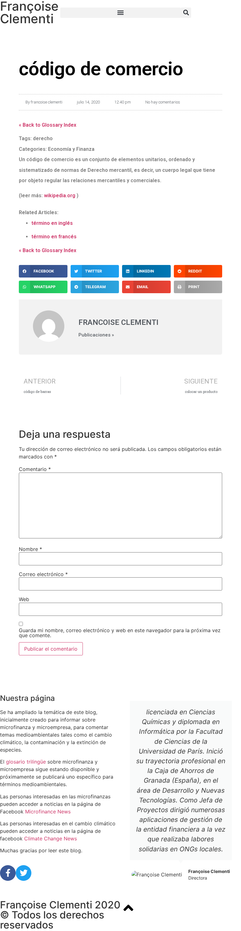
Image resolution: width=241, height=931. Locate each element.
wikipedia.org (59, 195)
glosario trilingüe (26, 762)
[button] (120, 13)
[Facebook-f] (8, 873)
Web (24, 599)
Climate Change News (50, 838)
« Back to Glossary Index (47, 125)
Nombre (30, 549)
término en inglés (52, 223)
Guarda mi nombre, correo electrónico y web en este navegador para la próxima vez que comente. (120, 633)
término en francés (54, 237)
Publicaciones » (96, 335)
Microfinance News (48, 811)
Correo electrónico (43, 574)
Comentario (35, 469)
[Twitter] (23, 873)
